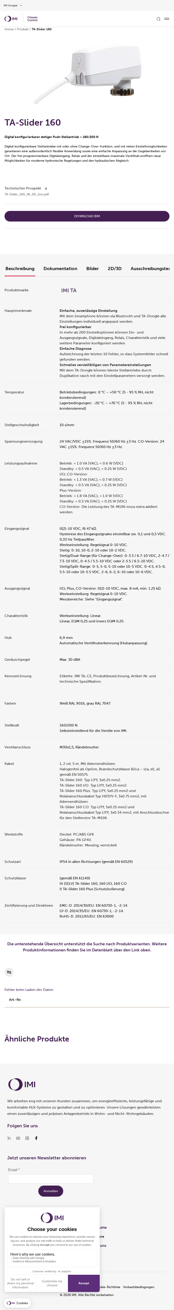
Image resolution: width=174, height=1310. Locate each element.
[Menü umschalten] (166, 18)
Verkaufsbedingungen (138, 1287)
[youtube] (18, 1138)
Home (9, 29)
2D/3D (115, 268)
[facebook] (36, 1138)
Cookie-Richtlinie (107, 1287)
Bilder (92, 268)
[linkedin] (9, 1138)
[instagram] (27, 1138)
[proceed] (46, 188)
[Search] (158, 18)
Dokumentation (60, 268)
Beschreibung (19, 268)
